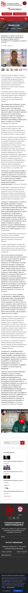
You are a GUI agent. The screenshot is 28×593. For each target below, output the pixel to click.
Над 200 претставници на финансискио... (13, 491)
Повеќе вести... (7, 496)
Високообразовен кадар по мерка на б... (13, 461)
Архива (3, 536)
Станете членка (6, 13)
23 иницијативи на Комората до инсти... (13, 480)
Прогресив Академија (20, 13)
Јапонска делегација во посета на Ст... (13, 471)
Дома (8, 28)
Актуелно (13, 28)
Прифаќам (18, 590)
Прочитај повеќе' (11, 587)
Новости (19, 28)
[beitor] (14, 9)
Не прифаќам (6, 590)
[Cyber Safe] (20, 509)
